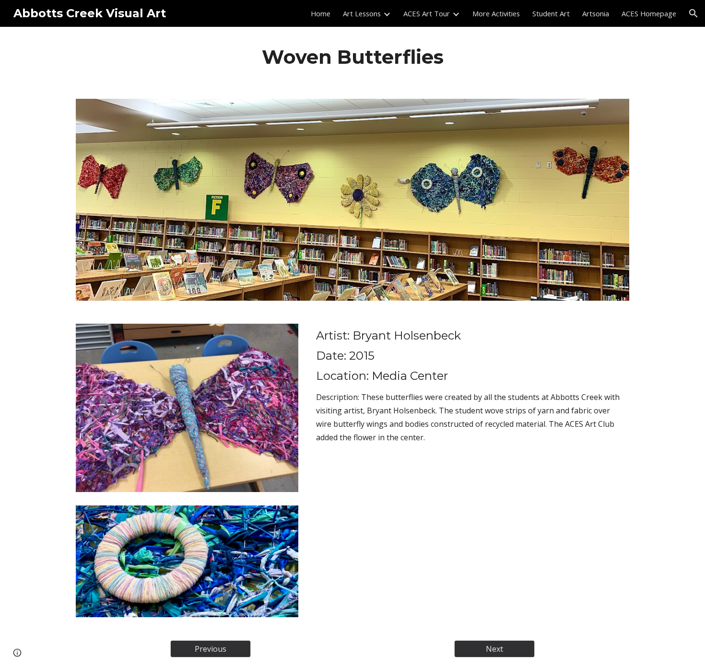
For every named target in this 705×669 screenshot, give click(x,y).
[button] (693, 13)
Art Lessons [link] (362, 13)
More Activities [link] (496, 13)
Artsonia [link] (595, 13)
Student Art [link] (551, 13)
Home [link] (320, 13)
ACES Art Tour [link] (426, 13)
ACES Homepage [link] (649, 13)
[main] (352, 57)
